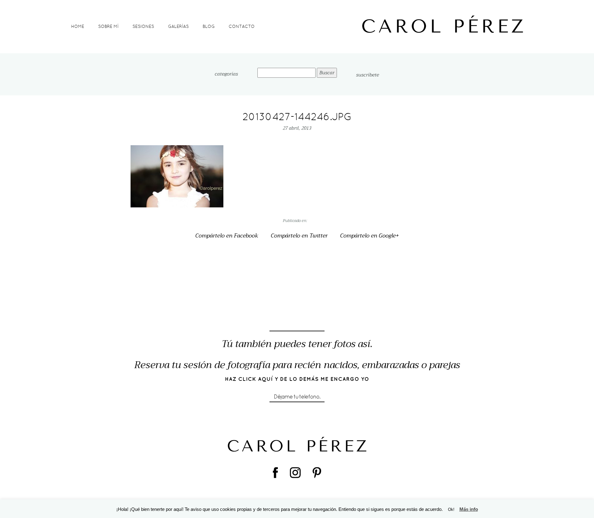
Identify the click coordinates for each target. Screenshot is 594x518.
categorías (226, 74)
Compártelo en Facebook (226, 236)
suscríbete (367, 75)
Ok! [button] (451, 509)
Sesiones (143, 26)
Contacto (242, 26)
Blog (209, 26)
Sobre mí (108, 26)
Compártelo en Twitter (299, 236)
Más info (468, 509)
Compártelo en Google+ (369, 236)
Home (77, 26)
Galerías (178, 26)
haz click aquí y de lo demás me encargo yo (297, 379)
